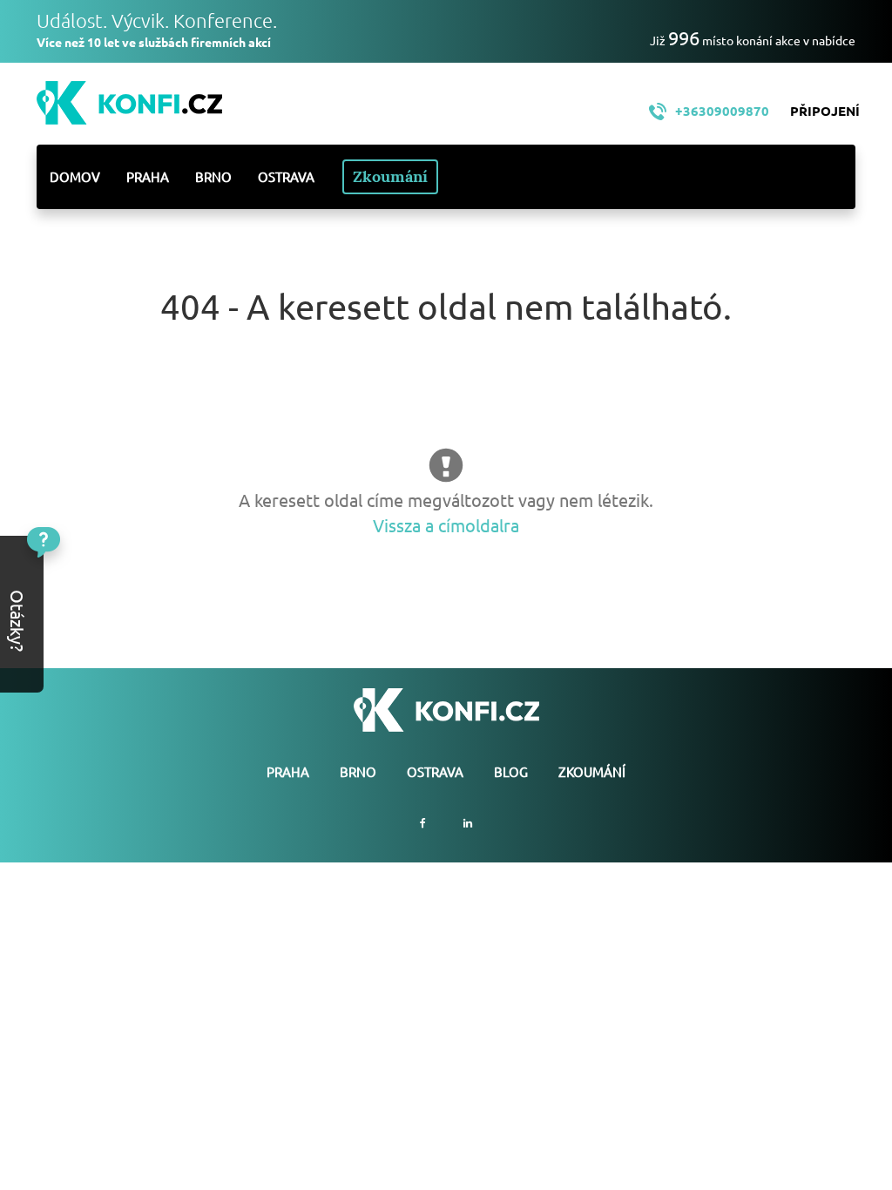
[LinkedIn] (468, 823)
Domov (75, 176)
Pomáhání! (76, 635)
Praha (147, 176)
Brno (213, 176)
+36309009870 (722, 110)
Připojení (825, 110)
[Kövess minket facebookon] (422, 823)
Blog (511, 771)
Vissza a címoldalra (446, 525)
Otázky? (76, 581)
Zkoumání (390, 176)
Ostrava (286, 176)
